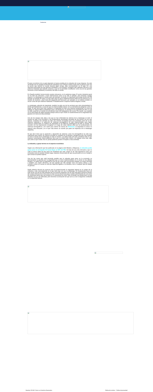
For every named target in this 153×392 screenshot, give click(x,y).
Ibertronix (71, 126)
